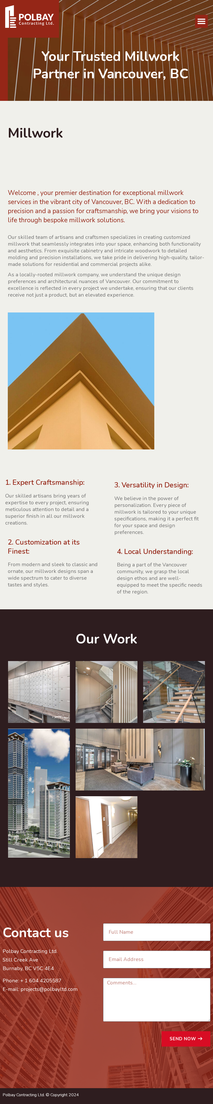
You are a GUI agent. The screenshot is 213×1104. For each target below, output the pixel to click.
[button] (201, 21)
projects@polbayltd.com (49, 989)
